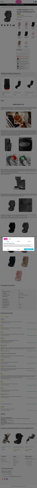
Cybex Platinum (20, 16)
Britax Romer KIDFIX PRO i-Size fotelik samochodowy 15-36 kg (18, 447)
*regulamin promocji (27, 4)
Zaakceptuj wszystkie (29, 249)
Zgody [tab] (8, 241)
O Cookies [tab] (29, 241)
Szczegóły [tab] (18, 241)
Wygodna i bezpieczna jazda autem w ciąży (7, 470)
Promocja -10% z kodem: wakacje (18, 4)
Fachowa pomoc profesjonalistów (24, 62)
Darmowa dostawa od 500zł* (24, 61)
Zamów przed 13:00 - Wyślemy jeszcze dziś (23, 59)
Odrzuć (8, 249)
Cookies (14, 465)
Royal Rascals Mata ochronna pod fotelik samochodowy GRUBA (6, 93)
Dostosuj (18, 249)
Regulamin (14, 463)
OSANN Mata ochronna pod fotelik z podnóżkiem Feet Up (29, 92)
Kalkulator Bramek (15, 462)
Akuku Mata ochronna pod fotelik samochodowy (18, 92)
